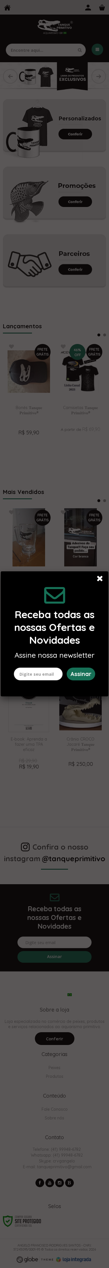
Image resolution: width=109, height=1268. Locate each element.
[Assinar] (81, 674)
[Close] (102, 579)
